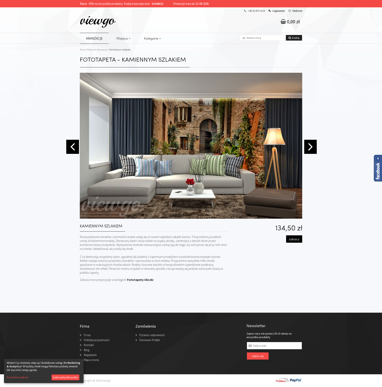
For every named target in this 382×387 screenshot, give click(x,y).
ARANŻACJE (94, 38)
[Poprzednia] (72, 146)
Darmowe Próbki (149, 340)
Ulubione (297, 11)
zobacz (294, 239)
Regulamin (90, 355)
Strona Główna (87, 49)
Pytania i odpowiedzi (152, 335)
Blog (87, 350)
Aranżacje (102, 49)
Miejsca (122, 38)
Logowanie (279, 11)
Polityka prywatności (96, 340)
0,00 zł (293, 21)
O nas (87, 335)
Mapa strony (91, 360)
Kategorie (151, 38)
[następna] (310, 146)
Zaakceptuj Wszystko (65, 377)
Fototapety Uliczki (140, 280)
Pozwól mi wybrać (17, 377)
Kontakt (89, 345)
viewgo (97, 19)
